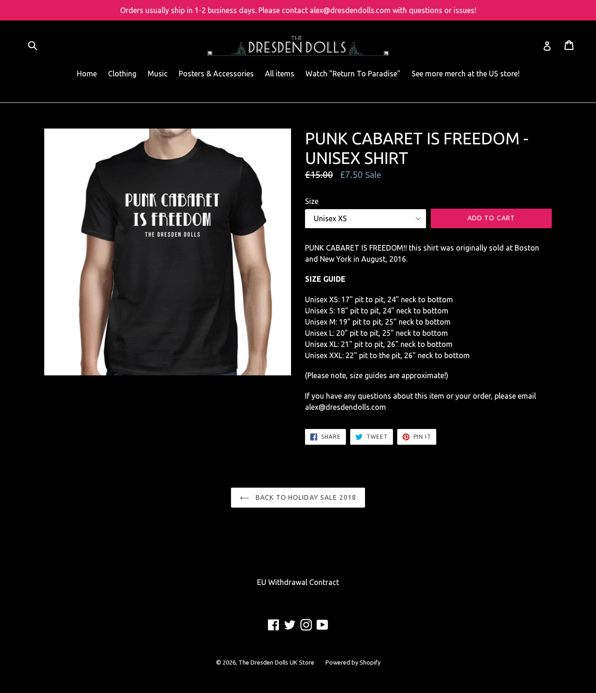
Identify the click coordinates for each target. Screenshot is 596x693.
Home (87, 73)
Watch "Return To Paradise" (352, 73)
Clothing (122, 73)
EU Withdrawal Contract (298, 582)
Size (311, 201)
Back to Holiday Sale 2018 (305, 497)
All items (279, 73)
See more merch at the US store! (466, 73)
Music (158, 73)
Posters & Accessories (216, 73)
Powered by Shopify (352, 662)
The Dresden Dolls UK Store (276, 662)
